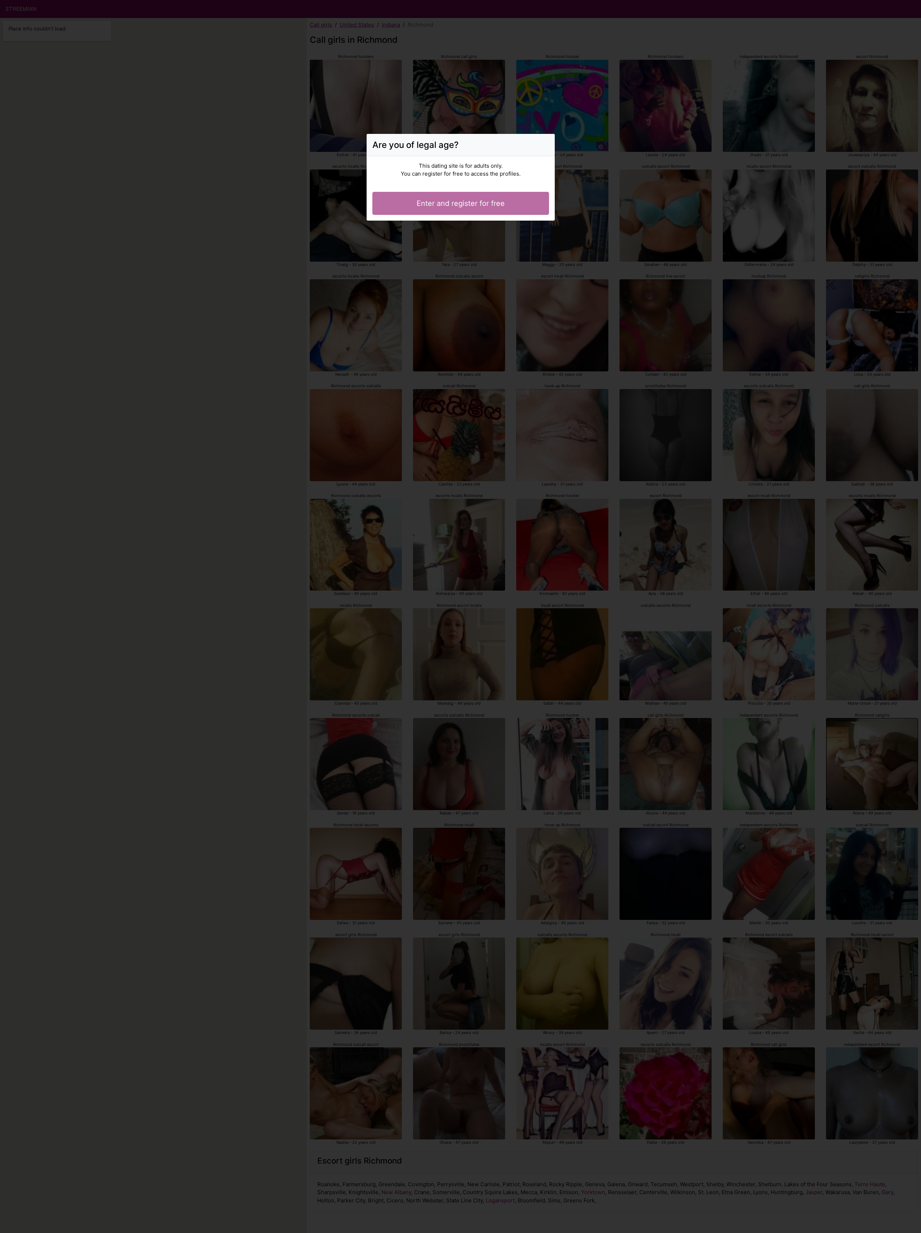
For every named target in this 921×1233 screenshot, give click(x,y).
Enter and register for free (461, 203)
